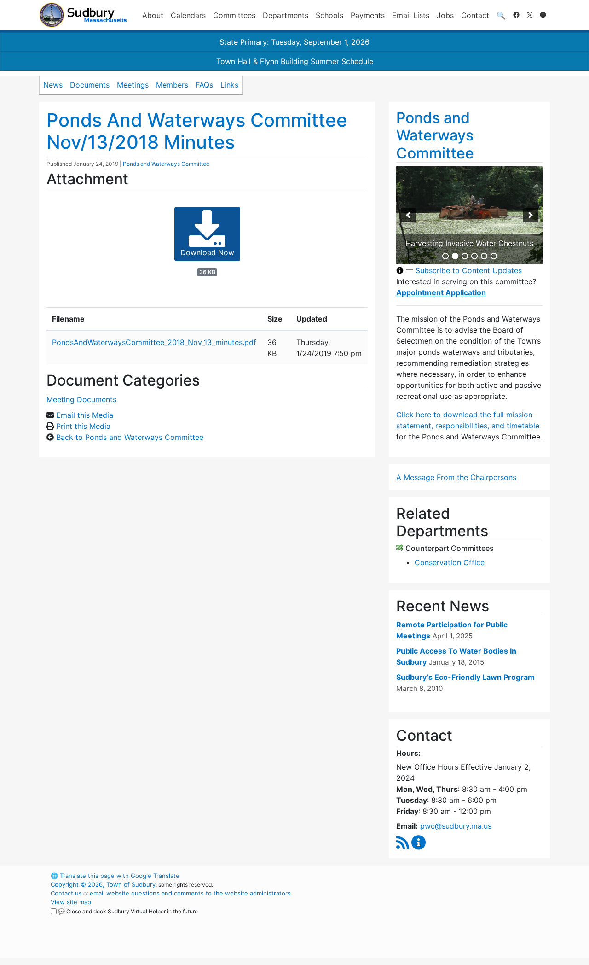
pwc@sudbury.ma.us (455, 825)
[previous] (408, 215)
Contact (475, 15)
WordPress (425, 875)
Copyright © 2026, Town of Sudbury (103, 884)
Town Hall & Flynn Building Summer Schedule (294, 61)
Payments (368, 15)
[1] (445, 256)
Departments (285, 15)
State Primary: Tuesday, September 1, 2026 (294, 42)
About (152, 15)
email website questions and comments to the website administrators (190, 893)
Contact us (66, 893)
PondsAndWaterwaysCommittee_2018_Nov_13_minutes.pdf (154, 342)
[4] (474, 256)
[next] (530, 215)
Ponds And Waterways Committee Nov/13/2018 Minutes (196, 131)
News (53, 84)
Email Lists (410, 15)
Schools (329, 15)
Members (172, 84)
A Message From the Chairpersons (456, 477)
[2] (455, 256)
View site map (71, 902)
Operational (441, 919)
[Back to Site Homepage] (83, 15)
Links (229, 84)
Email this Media (84, 415)
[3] (465, 256)
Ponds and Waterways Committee (166, 163)
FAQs (204, 84)
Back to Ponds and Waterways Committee (129, 437)
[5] (484, 256)
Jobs (445, 15)
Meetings (133, 84)
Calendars (188, 15)
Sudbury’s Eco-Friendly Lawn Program (465, 677)
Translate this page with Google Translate (115, 875)
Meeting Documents (81, 399)
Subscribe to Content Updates (469, 270)
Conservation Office (450, 562)
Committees (234, 15)
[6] (494, 256)
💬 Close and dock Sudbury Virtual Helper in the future (128, 911)
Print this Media (83, 426)
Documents (90, 84)
